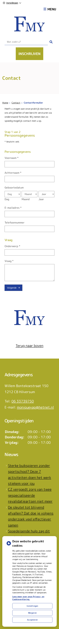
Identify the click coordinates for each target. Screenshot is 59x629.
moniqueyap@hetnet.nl (35, 407)
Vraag (9, 261)
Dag (7, 199)
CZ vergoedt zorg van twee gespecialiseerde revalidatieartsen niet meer (30, 495)
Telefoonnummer (14, 222)
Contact (16, 102)
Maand (26, 199)
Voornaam (11, 158)
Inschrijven (29, 53)
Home (5, 102)
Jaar (41, 199)
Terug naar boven (29, 345)
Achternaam (13, 173)
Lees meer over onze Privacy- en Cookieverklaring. (28, 598)
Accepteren (32, 619)
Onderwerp (12, 246)
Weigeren (32, 612)
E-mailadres (13, 208)
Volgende (11, 287)
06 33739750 (22, 401)
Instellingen (32, 606)
